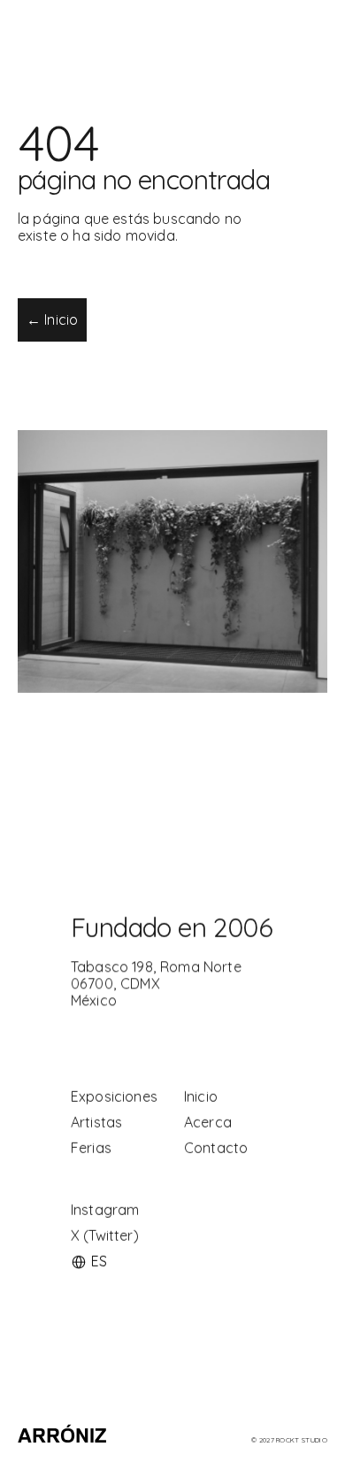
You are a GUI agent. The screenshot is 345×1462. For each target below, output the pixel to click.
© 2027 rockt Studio (289, 1439)
